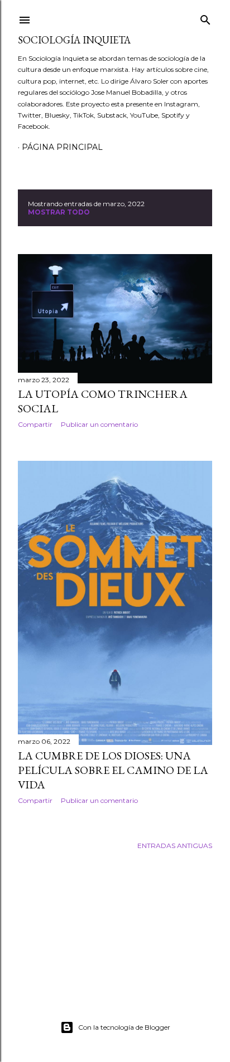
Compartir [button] (35, 424)
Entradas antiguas (174, 845)
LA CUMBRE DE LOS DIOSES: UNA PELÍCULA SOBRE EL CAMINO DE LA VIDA (113, 770)
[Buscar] (205, 17)
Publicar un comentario (99, 424)
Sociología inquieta (74, 39)
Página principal (62, 147)
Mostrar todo (59, 212)
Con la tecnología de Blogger (124, 1027)
